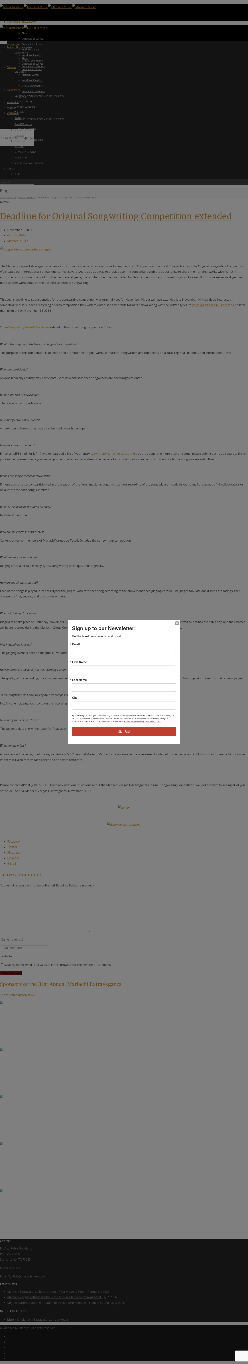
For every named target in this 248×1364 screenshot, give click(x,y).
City (75, 697)
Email (76, 644)
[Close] (177, 623)
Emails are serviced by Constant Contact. (142, 721)
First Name (79, 662)
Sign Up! (124, 732)
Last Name (79, 679)
